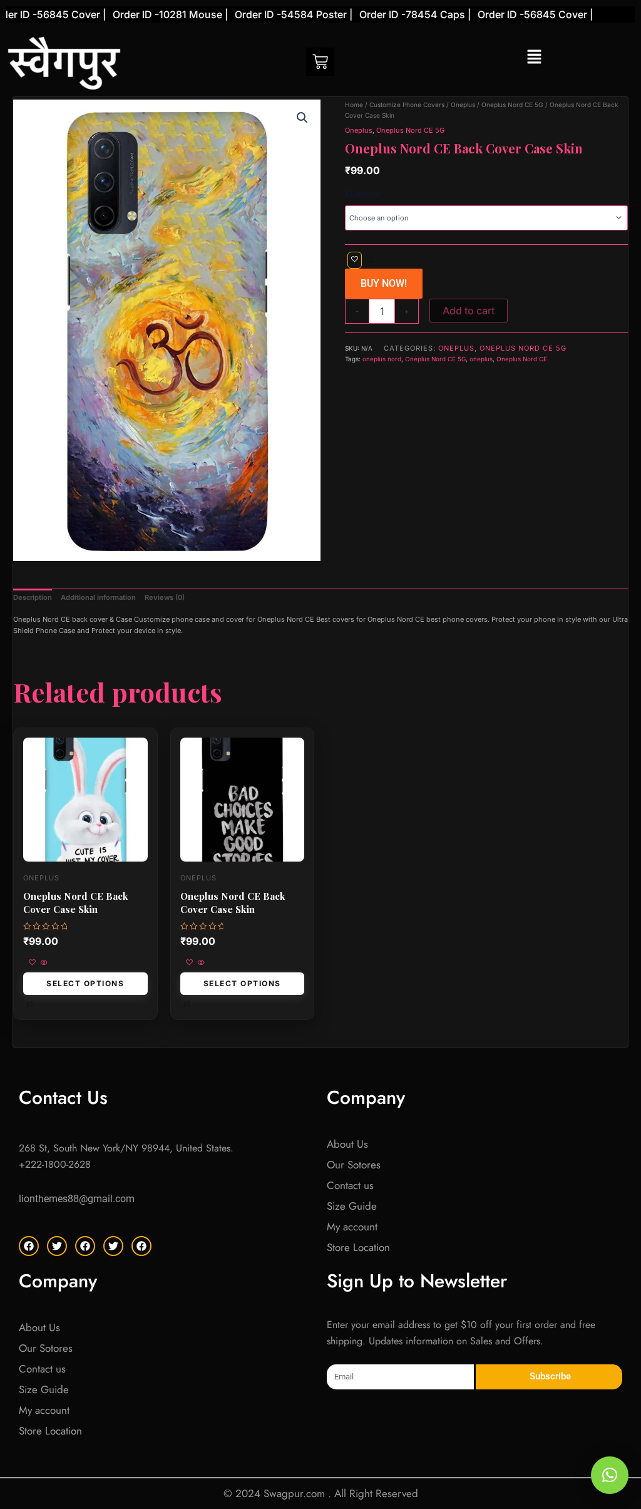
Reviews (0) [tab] (165, 597)
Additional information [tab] (98, 597)
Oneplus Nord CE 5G (512, 104)
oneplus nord (381, 359)
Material (362, 193)
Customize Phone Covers (406, 104)
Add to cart (469, 310)
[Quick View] (43, 963)
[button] (533, 57)
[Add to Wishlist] (354, 260)
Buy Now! (384, 283)
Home (354, 104)
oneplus (481, 359)
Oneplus (463, 104)
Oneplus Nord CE (521, 359)
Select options (85, 983)
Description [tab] (32, 597)
